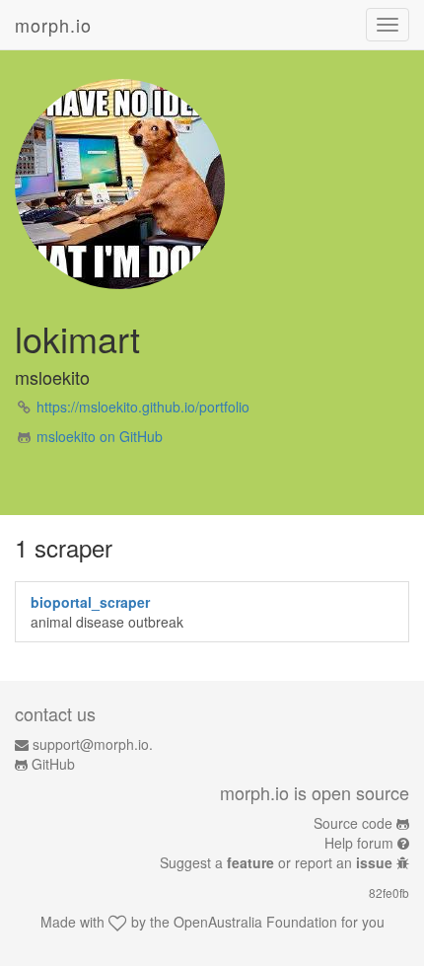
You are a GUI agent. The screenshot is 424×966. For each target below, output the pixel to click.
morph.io (53, 24)
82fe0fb (389, 892)
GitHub (53, 764)
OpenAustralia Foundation (255, 921)
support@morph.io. (93, 744)
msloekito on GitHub (99, 436)
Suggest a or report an (276, 862)
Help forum (358, 843)
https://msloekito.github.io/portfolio (142, 406)
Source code (353, 823)
